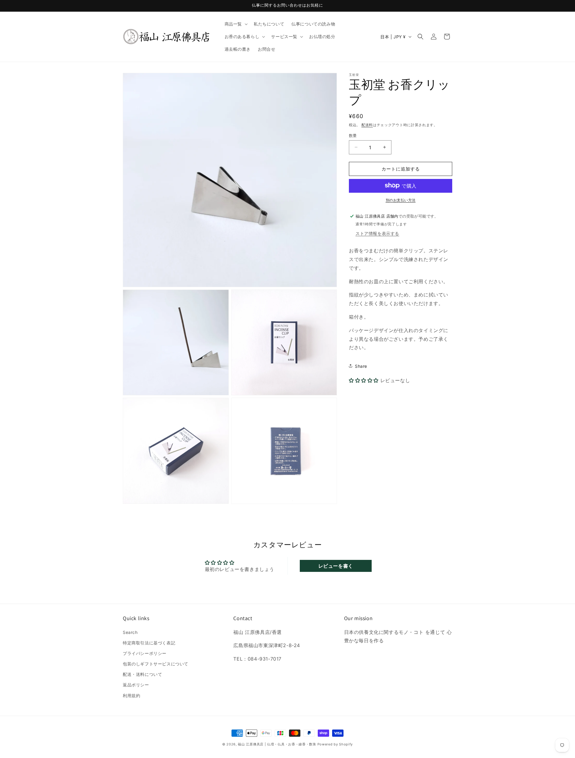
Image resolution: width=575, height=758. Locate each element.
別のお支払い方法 (401, 200)
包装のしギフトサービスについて (155, 663)
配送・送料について (142, 674)
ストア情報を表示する (377, 233)
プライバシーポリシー (145, 653)
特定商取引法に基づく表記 (149, 642)
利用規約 (131, 695)
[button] (235, 24)
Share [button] (361, 365)
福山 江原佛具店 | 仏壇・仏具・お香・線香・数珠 (277, 744)
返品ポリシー (136, 684)
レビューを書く (335, 566)
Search (130, 632)
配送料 (367, 125)
